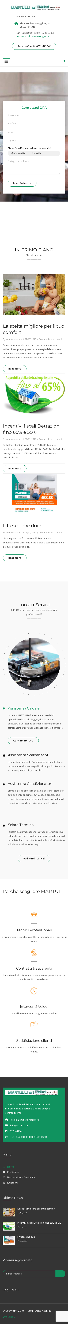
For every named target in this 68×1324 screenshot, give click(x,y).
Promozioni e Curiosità (21, 1177)
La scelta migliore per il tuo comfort (36, 1208)
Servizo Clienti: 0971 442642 (34, 46)
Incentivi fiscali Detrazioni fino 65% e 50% (39, 1222)
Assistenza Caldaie (24, 708)
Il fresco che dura (22, 525)
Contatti (12, 1182)
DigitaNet (9, 1316)
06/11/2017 (30, 439)
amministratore (14, 339)
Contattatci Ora (23, 740)
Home (10, 1166)
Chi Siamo (13, 1172)
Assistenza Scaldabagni (28, 755)
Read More (14, 368)
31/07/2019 (30, 339)
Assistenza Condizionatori (30, 784)
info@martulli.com (26, 16)
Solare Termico (21, 825)
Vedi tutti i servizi (34, 858)
